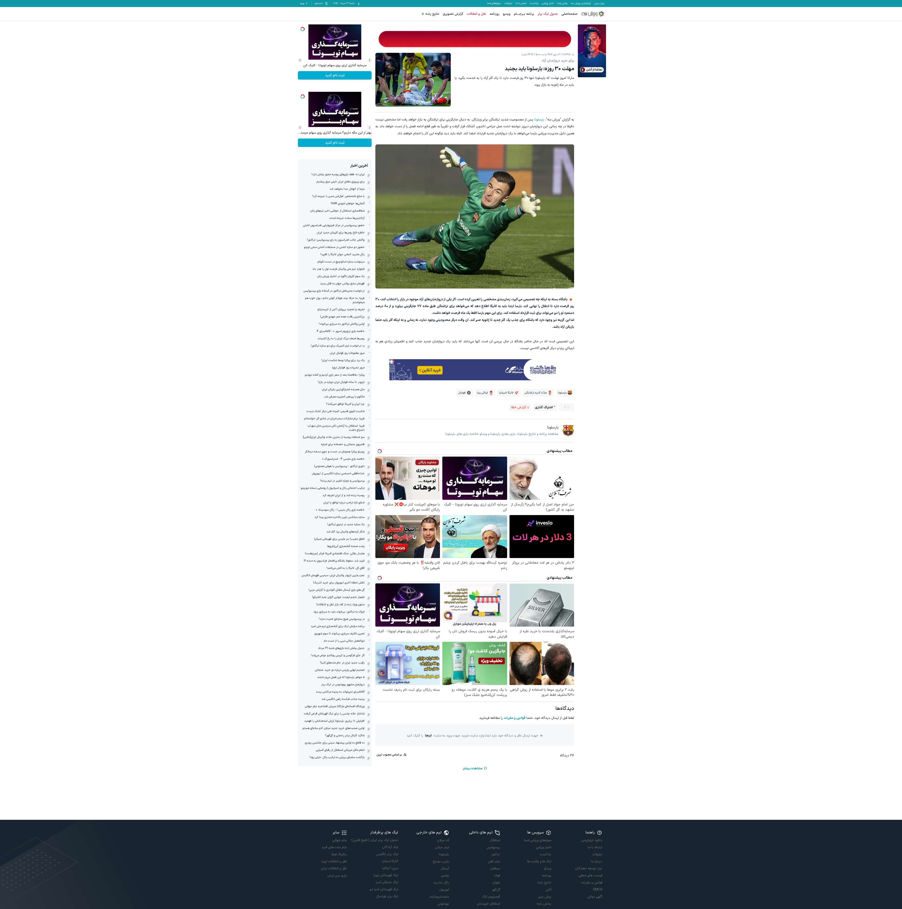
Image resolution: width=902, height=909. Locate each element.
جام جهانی (339, 840)
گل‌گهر (496, 889)
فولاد (497, 875)
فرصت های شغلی (590, 875)
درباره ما (596, 861)
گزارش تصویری (453, 14)
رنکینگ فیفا (339, 854)
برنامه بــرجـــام (524, 14)
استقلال (495, 840)
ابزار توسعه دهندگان (588, 868)
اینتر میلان (442, 847)
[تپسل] (391, 361)
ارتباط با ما (595, 847)
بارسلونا (539, 119)
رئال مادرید (441, 882)
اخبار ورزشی (548, 3)
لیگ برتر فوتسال (387, 896)
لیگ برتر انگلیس (387, 854)
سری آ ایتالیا (390, 868)
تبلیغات (508, 3)
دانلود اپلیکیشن (591, 840)
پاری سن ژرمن (337, 875)
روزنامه (494, 14)
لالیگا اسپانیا (390, 861)
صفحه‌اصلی (569, 14)
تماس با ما (521, 3)
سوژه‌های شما (494, 3)
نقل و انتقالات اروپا (334, 861)
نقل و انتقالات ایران (334, 868)
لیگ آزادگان (390, 847)
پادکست (534, 3)
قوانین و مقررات (514, 718)
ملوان (496, 882)
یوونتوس (443, 903)
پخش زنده (562, 3)
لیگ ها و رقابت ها (539, 861)
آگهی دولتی (594, 896)
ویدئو (547, 868)
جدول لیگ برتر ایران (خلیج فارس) (374, 840)
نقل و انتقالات (476, 14)
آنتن (548, 889)
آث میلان (443, 840)
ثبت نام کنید (335, 75)
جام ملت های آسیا (334, 847)
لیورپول (444, 889)
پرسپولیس (493, 847)
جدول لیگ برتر (548, 14)
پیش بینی (599, 3)
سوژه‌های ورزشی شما (537, 840)
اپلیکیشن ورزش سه (581, 3)
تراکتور (495, 854)
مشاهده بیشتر (472, 768)
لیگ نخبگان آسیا (387, 882)
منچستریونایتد (439, 896)
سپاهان (495, 868)
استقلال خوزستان (488, 903)
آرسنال (445, 868)
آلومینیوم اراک (491, 896)
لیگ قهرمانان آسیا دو (384, 889)
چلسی (445, 875)
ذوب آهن (494, 861)
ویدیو (506, 14)
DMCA (597, 889)
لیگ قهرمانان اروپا (385, 875)
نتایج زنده (432, 14)
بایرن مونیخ (441, 861)
